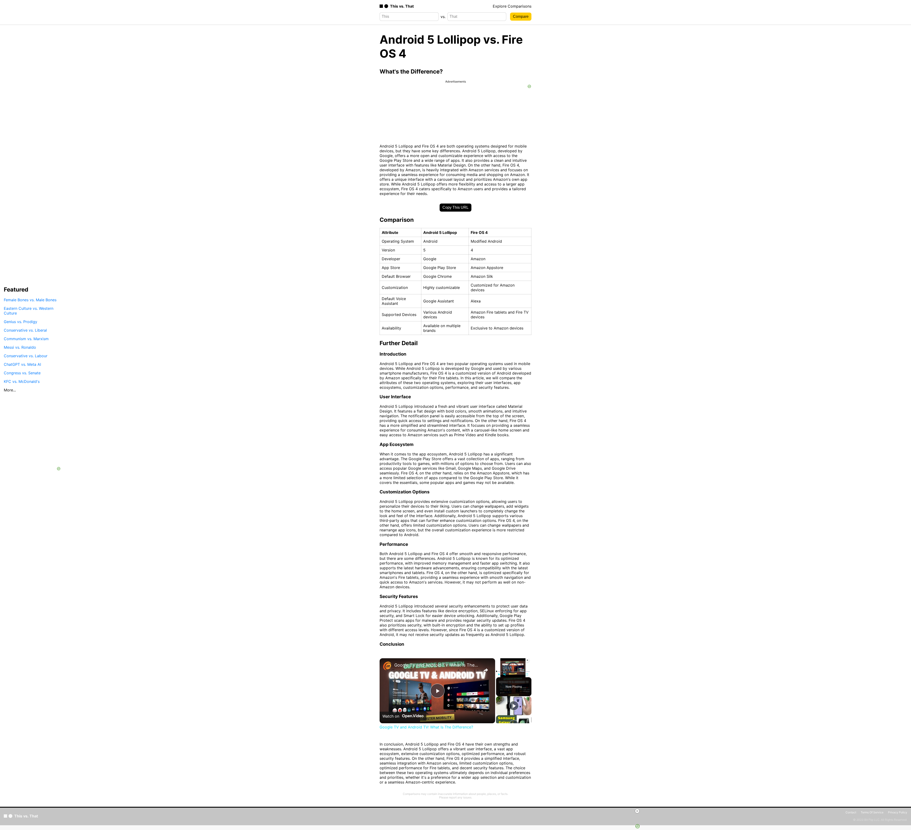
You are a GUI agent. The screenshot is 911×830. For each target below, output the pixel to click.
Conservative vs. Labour (25, 355)
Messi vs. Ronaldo (20, 347)
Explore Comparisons (512, 6)
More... (10, 390)
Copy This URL (455, 207)
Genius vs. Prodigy (20, 321)
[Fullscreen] (527, 674)
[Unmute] (504, 674)
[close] (637, 811)
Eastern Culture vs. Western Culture (28, 310)
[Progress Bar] (513, 671)
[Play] (499, 674)
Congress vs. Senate (22, 373)
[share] (485, 670)
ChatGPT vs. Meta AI (22, 364)
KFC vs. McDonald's (22, 381)
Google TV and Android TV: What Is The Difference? (436, 665)
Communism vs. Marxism (26, 338)
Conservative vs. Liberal (25, 330)
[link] (387, 666)
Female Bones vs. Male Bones (30, 299)
